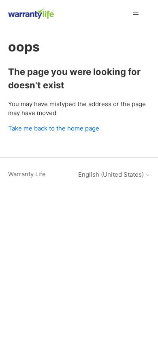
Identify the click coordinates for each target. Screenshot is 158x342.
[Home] (31, 14)
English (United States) (111, 174)
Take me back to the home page (53, 128)
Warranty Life (27, 174)
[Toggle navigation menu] (136, 14)
